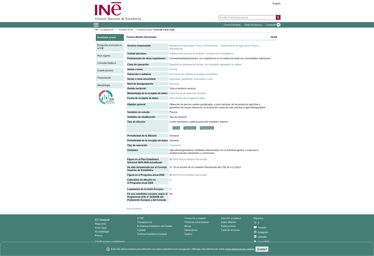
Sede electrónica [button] (253, 25)
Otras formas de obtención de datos (187, 93)
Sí (170, 180)
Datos (176, 128)
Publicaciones (228, 226)
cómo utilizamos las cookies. (240, 249)
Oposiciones (191, 230)
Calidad (141, 230)
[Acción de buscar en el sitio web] (278, 17)
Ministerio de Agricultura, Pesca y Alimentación (193, 45)
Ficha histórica (134, 208)
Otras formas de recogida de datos (187, 98)
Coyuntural (175, 145)
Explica (188, 234)
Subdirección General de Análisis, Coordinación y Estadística (201, 53)
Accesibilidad (102, 231)
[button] (272, 24)
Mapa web (100, 224)
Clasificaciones (105, 70)
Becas (188, 226)
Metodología (103, 85)
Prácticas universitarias (197, 222)
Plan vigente (103, 56)
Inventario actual (145, 30)
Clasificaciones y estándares (110, 241)
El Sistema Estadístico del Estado (154, 226)
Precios (173, 69)
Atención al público (231, 218)
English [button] (276, 3)
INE (96, 30)
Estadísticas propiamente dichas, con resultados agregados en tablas (205, 64)
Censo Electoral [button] (232, 25)
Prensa (98, 235)
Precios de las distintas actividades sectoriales (193, 74)
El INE (140, 218)
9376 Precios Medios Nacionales (190, 159)
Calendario (190, 128)
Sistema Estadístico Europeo (152, 234)
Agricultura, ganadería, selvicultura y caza (191, 79)
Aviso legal (101, 227)
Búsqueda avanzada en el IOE (109, 47)
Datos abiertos (228, 222)
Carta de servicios (230, 230)
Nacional (174, 84)
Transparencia (144, 222)
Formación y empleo (195, 218)
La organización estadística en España (116, 30)
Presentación (104, 78)
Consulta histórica (106, 63)
